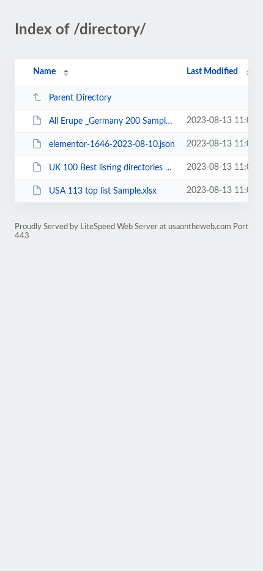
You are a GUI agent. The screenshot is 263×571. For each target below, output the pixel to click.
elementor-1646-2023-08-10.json (112, 144)
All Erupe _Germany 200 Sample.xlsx (112, 121)
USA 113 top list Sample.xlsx (103, 191)
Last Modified (212, 71)
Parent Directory (80, 98)
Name (44, 71)
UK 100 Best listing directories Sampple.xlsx (112, 168)
